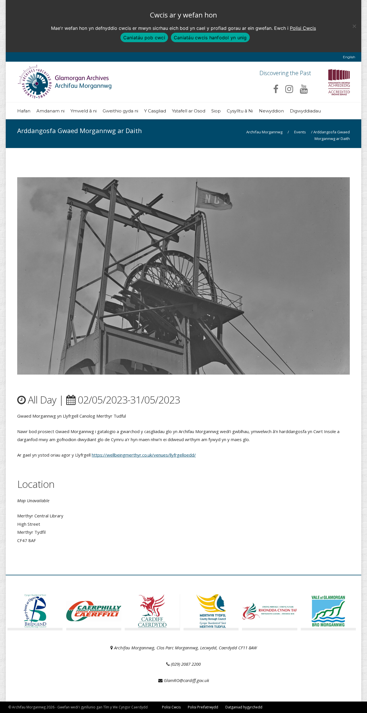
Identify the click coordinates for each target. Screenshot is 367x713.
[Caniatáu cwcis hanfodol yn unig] (354, 26)
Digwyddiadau (305, 111)
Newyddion (271, 111)
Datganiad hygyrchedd (243, 707)
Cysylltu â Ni (240, 111)
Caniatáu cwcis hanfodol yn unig (210, 37)
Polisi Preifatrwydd (203, 707)
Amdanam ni (50, 111)
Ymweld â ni (84, 111)
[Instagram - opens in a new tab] (289, 89)
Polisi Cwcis (303, 28)
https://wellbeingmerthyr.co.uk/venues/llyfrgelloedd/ (144, 455)
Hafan (23, 111)
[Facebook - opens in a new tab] (275, 89)
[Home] (65, 96)
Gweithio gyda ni (120, 111)
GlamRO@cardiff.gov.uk (186, 680)
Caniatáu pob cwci (144, 37)
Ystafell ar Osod (188, 111)
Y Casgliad (155, 111)
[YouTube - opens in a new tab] (304, 89)
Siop (216, 111)
